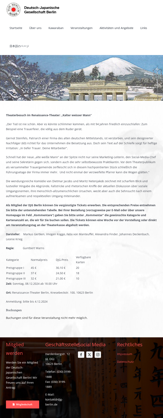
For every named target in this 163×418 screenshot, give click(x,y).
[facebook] (81, 354)
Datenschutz (125, 362)
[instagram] (98, 354)
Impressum (124, 354)
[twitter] (89, 354)
